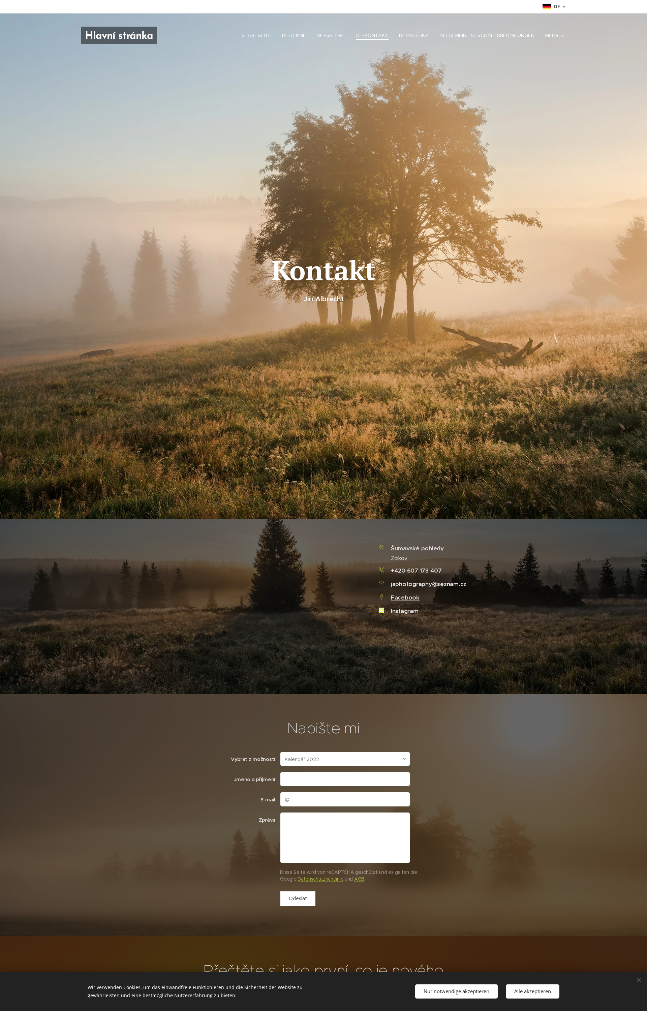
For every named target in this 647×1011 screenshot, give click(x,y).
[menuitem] (258, 35)
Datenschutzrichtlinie (320, 879)
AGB (359, 879)
